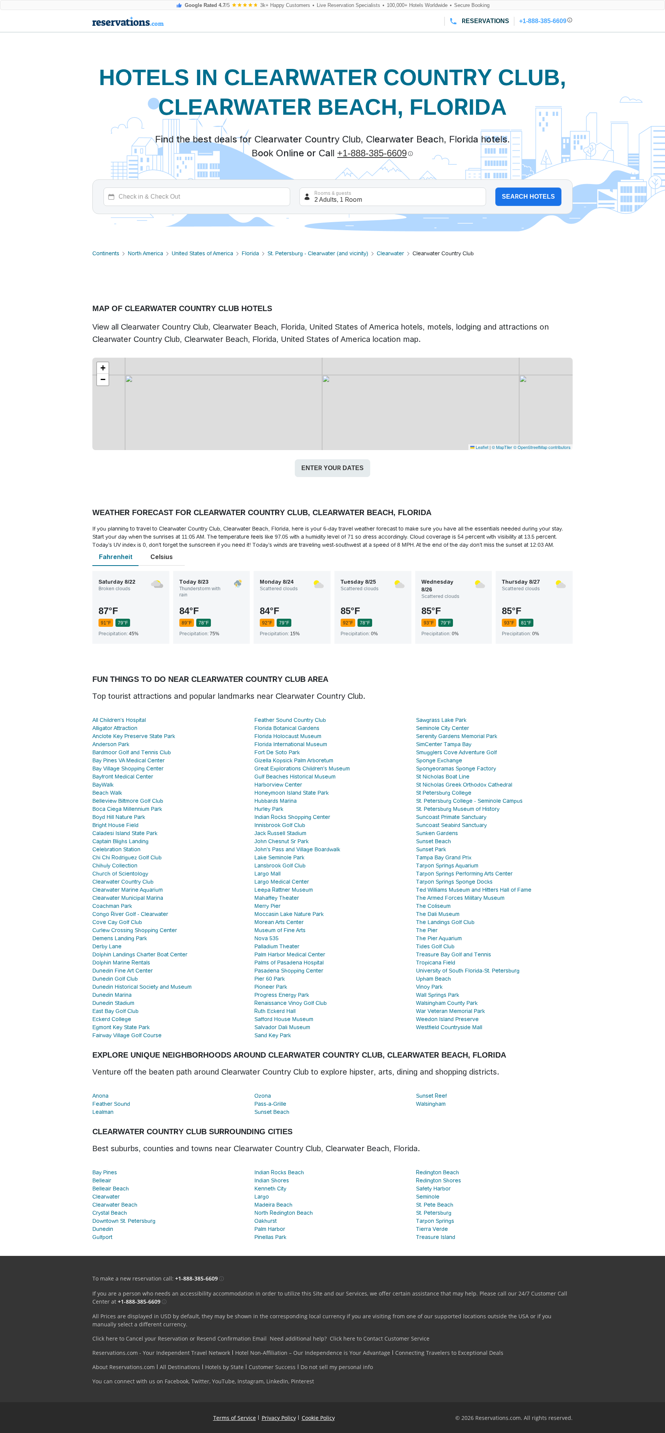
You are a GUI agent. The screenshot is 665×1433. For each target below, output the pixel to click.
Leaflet (481, 447)
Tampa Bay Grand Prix (443, 857)
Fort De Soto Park (277, 752)
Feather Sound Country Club (290, 720)
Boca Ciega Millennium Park (127, 809)
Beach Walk (107, 793)
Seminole (427, 1197)
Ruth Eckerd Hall (275, 1011)
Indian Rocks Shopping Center (292, 817)
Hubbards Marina (275, 801)
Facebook (177, 1381)
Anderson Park (110, 744)
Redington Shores (438, 1180)
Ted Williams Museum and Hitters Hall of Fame (473, 890)
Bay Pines (104, 1172)
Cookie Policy (318, 1417)
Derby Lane (107, 946)
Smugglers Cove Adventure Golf (456, 752)
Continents (105, 253)
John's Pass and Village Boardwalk (297, 849)
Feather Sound (111, 1104)
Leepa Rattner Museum (283, 890)
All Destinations (180, 1367)
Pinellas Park (270, 1237)
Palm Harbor (269, 1229)
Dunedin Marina (112, 995)
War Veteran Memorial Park (450, 1011)
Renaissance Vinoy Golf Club (290, 1003)
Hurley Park (268, 809)
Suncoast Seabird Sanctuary (451, 825)
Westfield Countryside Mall (449, 1027)
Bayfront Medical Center (122, 776)
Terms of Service (234, 1417)
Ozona (262, 1096)
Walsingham (431, 1104)
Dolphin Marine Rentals (121, 962)
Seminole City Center (442, 728)
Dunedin (102, 1229)
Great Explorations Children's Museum (302, 768)
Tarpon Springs (435, 1221)
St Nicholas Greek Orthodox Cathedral (464, 785)
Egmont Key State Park (121, 1027)
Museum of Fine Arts (280, 930)
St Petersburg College (443, 793)
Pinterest (302, 1381)
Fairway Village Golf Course (127, 1035)
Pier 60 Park (269, 979)
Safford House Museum (283, 1019)
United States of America (202, 253)
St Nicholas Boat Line (443, 776)
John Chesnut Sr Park (281, 841)
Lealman (103, 1112)
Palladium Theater (276, 946)
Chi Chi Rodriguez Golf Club (127, 857)
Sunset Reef (431, 1096)
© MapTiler (502, 447)
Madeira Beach (273, 1205)
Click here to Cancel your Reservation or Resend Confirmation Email (179, 1338)
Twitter (200, 1381)
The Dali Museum (437, 914)
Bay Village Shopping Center (128, 768)
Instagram (250, 1381)
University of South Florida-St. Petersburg (468, 971)
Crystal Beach (109, 1213)
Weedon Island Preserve (447, 1019)
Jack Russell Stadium (280, 833)
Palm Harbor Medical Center (289, 954)
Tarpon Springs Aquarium (447, 865)
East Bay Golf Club (115, 1011)
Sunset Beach (433, 841)
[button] (103, 368)
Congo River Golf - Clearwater (130, 914)
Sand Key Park (272, 1035)
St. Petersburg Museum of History (458, 809)
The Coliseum (433, 906)
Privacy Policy (279, 1417)
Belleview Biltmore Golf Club (127, 801)
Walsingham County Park (447, 1003)
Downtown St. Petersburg (123, 1221)
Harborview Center (278, 785)
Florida (250, 253)
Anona (100, 1096)
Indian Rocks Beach (279, 1172)
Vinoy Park (429, 987)
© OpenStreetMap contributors (542, 447)
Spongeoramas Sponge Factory (456, 768)
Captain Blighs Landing (120, 841)
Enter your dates (332, 468)
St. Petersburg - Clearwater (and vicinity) (317, 253)
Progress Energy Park (281, 995)
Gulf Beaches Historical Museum (295, 776)
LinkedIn (277, 1381)
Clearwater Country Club (123, 882)
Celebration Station (116, 849)
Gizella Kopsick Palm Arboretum (293, 760)
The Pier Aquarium (439, 938)
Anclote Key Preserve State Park (133, 736)
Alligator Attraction (114, 728)
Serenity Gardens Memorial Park (456, 736)
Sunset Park (431, 849)
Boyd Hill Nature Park (118, 817)
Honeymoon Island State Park (291, 793)
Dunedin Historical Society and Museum (142, 987)
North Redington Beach (283, 1213)
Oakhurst (265, 1221)
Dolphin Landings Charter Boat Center (139, 954)
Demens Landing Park (119, 938)
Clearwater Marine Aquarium (127, 890)
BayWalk (103, 785)
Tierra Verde (432, 1229)
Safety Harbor (433, 1188)
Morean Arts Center (279, 922)
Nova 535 (266, 938)
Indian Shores (271, 1180)
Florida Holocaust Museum (287, 736)
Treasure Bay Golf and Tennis (453, 954)
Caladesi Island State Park (124, 833)
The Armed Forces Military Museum (460, 898)
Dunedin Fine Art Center (122, 971)
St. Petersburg (433, 1213)
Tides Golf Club (435, 946)
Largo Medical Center (281, 882)
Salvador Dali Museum (282, 1027)
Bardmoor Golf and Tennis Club (131, 752)
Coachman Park (112, 906)
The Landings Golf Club (445, 922)
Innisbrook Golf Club (279, 825)
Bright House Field (115, 825)
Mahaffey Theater (276, 898)
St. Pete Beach (434, 1205)
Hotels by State (224, 1367)
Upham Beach (433, 979)
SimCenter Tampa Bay (443, 744)
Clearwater (390, 253)
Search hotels (528, 196)
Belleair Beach (110, 1188)
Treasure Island (435, 1237)
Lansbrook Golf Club (280, 865)
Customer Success (272, 1367)
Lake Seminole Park (279, 857)
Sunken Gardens (437, 833)
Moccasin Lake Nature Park (289, 914)
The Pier (427, 930)
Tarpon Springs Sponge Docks (454, 882)
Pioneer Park (270, 987)
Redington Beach (437, 1172)
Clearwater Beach (114, 1205)
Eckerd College (111, 1019)
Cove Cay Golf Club (117, 922)
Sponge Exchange (439, 760)
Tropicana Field (435, 962)
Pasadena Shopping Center (288, 971)
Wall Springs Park (437, 995)
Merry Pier (267, 906)
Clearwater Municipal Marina (127, 898)
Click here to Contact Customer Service (379, 1338)
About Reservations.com (123, 1367)
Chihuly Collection (114, 865)
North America (145, 253)
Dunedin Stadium (113, 1003)
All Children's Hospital (119, 720)
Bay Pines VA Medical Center (128, 760)
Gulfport (102, 1237)
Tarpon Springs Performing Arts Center (464, 874)
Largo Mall (267, 874)
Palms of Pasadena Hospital (289, 962)
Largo (261, 1197)
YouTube (223, 1381)
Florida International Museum (290, 744)
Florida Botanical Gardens (286, 728)
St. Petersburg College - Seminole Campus (469, 801)
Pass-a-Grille (270, 1104)
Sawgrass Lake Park (441, 720)
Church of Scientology (120, 874)
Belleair (101, 1180)
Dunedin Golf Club (115, 979)
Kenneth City (270, 1188)
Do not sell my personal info (337, 1367)
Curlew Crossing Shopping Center (134, 930)
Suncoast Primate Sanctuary (451, 817)
